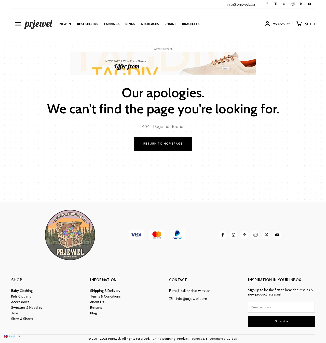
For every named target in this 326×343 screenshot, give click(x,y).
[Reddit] (292, 4)
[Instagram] (275, 4)
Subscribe (281, 321)
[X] (301, 4)
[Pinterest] (284, 4)
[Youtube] (310, 4)
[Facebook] (267, 4)
